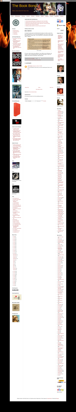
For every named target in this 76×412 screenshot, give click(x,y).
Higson (42, 16)
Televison (59, 362)
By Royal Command (59, 115)
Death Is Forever (60, 127)
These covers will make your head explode (60, 52)
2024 (14, 239)
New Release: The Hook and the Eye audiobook (17, 44)
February (14, 268)
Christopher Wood (61, 254)
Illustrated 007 (15, 207)
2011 (14, 274)
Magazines (59, 310)
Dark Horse (60, 266)
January (14, 269)
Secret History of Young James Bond (60, 348)
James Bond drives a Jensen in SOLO (61, 60)
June (14, 262)
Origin (59, 318)
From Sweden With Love (17, 205)
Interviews (59, 290)
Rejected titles (60, 335)
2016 (14, 250)
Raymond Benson (16, 220)
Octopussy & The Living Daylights (60, 182)
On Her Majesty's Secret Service (60, 185)
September (15, 258)
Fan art (59, 271)
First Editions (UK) (61, 279)
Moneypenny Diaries (60, 171)
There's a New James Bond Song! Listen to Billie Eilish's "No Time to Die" (17, 152)
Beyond (46, 16)
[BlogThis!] (39, 58)
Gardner (28, 16)
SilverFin (59, 198)
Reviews (59, 336)
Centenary (59, 251)
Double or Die (60, 137)
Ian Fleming (60, 286)
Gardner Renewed (16, 31)
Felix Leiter (59, 273)
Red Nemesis (60, 189)
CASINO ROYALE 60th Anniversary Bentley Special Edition (61, 56)
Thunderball (60, 219)
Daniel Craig (60, 265)
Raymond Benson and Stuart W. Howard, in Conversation (16, 41)
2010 (14, 275)
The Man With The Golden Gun (61, 212)
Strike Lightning (60, 201)
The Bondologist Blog (16, 223)
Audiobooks (60, 245)
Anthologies (60, 241)
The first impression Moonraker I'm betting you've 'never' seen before (37, 21)
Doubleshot (60, 139)
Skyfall (59, 355)
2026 (14, 236)
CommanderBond (16, 202)
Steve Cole (59, 359)
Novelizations (60, 317)
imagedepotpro (49, 398)
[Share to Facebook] (41, 58)
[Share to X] (40, 58)
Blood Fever (60, 112)
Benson (32, 16)
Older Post (51, 87)
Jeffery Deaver (60, 296)
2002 (14, 285)
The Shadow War (60, 363)
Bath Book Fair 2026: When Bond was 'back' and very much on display (37, 22)
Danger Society (60, 125)
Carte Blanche (60, 118)
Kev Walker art (60, 302)
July (13, 261)
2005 (14, 282)
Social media (60, 356)
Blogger (57, 398)
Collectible (57, 16)
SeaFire (59, 194)
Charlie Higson (60, 252)
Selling (59, 350)
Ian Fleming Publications (17, 206)
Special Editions (60, 357)
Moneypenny (60, 313)
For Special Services (60, 142)
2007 (14, 279)
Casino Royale (60, 120)
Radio (59, 332)
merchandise (60, 373)
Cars (58, 250)
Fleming (23, 16)
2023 (14, 240)
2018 (14, 247)
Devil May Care (60, 129)
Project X (59, 326)
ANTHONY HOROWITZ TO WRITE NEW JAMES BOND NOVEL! (60, 37)
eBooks (59, 372)
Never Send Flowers (60, 176)
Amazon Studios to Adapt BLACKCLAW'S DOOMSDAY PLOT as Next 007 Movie (17, 148)
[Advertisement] (15, 342)
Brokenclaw (60, 113)
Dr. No (59, 140)
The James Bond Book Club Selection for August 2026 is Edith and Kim (17, 47)
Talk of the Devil (60, 203)
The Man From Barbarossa (60, 210)
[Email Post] (36, 58)
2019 (14, 246)
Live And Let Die (60, 168)
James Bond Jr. (60, 294)
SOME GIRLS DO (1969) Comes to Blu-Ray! (17, 155)
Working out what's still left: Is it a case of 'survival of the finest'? (36, 25)
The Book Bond (24, 6)
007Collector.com (16, 198)
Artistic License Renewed (15, 201)
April (14, 265)
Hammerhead (60, 152)
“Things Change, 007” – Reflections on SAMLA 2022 (17, 136)
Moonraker (59, 172)
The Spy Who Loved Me (60, 216)
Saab (59, 342)
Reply (28, 68)
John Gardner (15, 210)
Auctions (59, 244)
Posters (59, 323)
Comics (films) (60, 260)
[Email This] (38, 58)
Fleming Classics (16, 30)
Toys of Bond (15, 229)
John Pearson (60, 300)
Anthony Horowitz (61, 242)
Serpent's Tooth (60, 195)
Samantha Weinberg (59, 344)
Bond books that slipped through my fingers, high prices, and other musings (38, 23)
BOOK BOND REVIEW (60, 249)
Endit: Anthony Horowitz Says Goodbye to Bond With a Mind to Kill (17, 139)
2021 (14, 243)
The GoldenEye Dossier (17, 224)
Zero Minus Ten (60, 231)
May (14, 264)
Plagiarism (59, 322)
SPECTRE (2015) (61, 340)
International (60, 289)
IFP (58, 285)
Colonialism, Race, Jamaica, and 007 (16, 129)
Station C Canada (16, 221)
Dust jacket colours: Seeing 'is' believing (32, 24)
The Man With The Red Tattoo (61, 214)
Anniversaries (60, 240)
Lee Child (59, 306)
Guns (59, 282)
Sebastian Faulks (60, 345)
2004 (14, 283)
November (15, 255)
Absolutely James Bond (17, 199)
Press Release (60, 324)
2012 (14, 272)
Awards (59, 247)
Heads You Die (60, 153)
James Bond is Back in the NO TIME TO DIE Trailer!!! (16, 157)
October (14, 257)
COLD (59, 117)
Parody (59, 319)
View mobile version (39, 89)
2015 (14, 251)
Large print (59, 305)
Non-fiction (59, 316)
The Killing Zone (60, 207)
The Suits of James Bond (17, 228)
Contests (59, 261)
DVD (58, 264)
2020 (14, 244)
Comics (51, 16)
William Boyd (60, 370)
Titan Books (60, 365)
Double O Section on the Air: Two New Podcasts (17, 145)
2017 (14, 249)
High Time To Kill (60, 155)
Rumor (59, 339)
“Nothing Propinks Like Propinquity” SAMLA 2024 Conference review (17, 131)
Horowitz (37, 16)
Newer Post (27, 87)
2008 (14, 278)
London (59, 309)
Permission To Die (61, 187)
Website (61, 16)
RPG (58, 331)
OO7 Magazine (15, 214)
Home (12, 16)
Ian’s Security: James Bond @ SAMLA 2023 (16, 134)
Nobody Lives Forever (60, 180)
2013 (14, 271)
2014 (14, 253)
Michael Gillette (60, 311)
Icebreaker (59, 159)
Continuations (15, 34)
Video (59, 367)
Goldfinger (59, 151)
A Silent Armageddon (60, 111)
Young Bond (15, 32)
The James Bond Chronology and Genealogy (16, 226)
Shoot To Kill (60, 197)
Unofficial (59, 366)
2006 (14, 281)
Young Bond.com (16, 232)
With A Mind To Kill (61, 226)
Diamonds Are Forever (60, 132)
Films (59, 276)
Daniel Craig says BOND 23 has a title (61, 41)
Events (59, 270)
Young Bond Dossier (16, 230)
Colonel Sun (60, 124)
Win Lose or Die (60, 224)
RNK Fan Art (15, 219)
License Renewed (61, 166)
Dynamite (59, 267)
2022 (14, 242)
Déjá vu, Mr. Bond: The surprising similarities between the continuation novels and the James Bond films (61, 47)
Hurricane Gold (60, 157)
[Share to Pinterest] (43, 58)
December (15, 254)
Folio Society (60, 281)
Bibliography (17, 16)
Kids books (59, 304)
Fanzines (59, 272)
